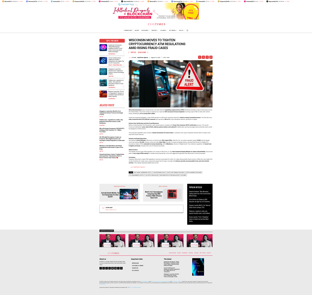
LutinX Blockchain (136, 287)
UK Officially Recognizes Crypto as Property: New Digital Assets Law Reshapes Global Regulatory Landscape (112, 138)
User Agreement (145, 281)
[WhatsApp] (211, 57)
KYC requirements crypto (136, 175)
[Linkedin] (103, 268)
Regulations (142, 52)
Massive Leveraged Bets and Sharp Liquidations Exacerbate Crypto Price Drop (111, 147)
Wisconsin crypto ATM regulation (169, 175)
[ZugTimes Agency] (130, 57)
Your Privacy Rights (176, 281)
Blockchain (112, 54)
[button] (187, 30)
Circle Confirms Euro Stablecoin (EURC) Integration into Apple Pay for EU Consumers (116, 60)
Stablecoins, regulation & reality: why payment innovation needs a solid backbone (116, 82)
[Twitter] (106, 268)
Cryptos (111, 76)
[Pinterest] (207, 57)
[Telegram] (112, 268)
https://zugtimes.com (110, 209)
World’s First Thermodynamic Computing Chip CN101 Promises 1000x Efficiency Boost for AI (154, 195)
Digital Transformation (115, 65)
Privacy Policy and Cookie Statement (160, 281)
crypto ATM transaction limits (175, 172)
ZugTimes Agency (142, 57)
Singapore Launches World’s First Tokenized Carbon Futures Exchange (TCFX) (116, 71)
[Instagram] (109, 268)
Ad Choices (102, 284)
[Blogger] (121, 268)
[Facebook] (199, 57)
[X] (203, 57)
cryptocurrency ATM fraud (194, 172)
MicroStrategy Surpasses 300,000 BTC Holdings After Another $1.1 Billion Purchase (111, 130)
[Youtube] (115, 268)
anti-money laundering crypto (142, 172)
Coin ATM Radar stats (159, 172)
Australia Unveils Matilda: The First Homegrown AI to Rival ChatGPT (110, 195)
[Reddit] (118, 268)
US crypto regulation (152, 175)
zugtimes (183, 175)
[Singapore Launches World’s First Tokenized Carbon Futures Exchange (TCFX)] (103, 71)
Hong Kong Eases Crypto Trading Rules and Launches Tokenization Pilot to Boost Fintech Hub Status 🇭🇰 (111, 155)
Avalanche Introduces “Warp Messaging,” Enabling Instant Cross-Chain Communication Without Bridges (115, 48)
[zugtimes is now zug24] (112, 240)
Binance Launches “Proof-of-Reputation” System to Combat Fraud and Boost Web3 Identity (116, 94)
